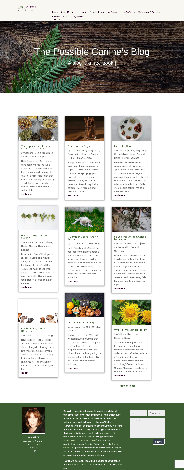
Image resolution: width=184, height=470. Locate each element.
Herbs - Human (75, 158)
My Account (79, 17)
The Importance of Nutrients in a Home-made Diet (37, 147)
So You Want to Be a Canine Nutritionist (130, 238)
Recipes (42, 156)
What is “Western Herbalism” (131, 329)
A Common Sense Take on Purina (83, 238)
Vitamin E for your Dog (81, 322)
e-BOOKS (128, 12)
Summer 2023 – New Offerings (33, 329)
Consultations (95, 12)
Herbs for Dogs (122, 338)
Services (88, 158)
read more (26, 194)
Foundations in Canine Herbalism (80, 440)
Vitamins (72, 330)
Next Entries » (144, 386)
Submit (158, 442)
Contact (56, 17)
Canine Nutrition (29, 156)
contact (84, 464)
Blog (50, 153)
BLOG (65, 17)
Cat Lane (28, 153)
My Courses (113, 12)
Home (55, 12)
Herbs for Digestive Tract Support (36, 236)
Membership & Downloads (150, 12)
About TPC (66, 12)
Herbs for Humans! (125, 146)
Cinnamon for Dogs (79, 146)
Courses (80, 12)
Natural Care (44, 246)
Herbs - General (29, 246)
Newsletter (69, 447)
